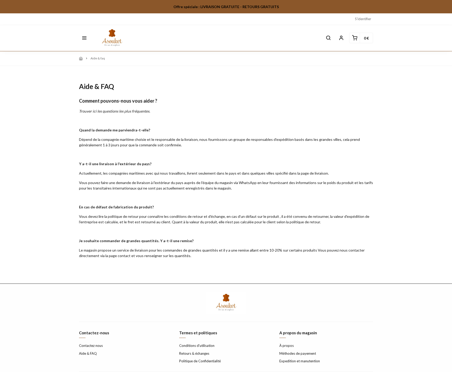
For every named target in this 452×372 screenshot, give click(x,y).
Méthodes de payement (297, 353)
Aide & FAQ (88, 353)
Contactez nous (91, 345)
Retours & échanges (194, 353)
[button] (84, 38)
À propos (286, 345)
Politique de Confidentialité (200, 361)
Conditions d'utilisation (196, 345)
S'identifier (363, 19)
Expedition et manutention (299, 361)
